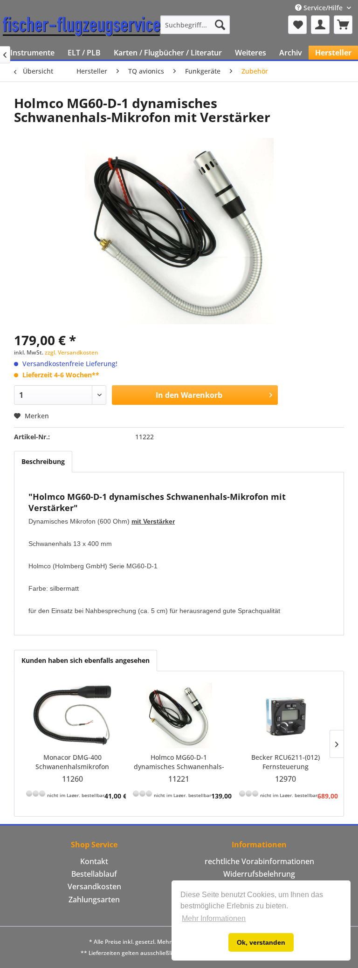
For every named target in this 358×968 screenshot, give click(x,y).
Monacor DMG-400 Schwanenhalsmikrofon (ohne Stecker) (72, 762)
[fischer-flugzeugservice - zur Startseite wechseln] (81, 27)
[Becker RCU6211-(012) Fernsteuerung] (285, 715)
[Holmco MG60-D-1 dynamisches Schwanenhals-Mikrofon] (179, 715)
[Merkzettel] (297, 24)
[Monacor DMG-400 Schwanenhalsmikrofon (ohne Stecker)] (72, 715)
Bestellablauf (94, 874)
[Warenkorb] (343, 24)
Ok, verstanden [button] (261, 942)
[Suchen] (220, 24)
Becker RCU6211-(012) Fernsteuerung (285, 762)
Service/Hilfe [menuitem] (323, 7)
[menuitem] (195, 24)
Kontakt (94, 861)
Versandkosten (94, 886)
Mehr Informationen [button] (214, 918)
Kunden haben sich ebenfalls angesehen (85, 660)
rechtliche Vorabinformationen (259, 861)
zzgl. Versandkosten (71, 352)
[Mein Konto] (320, 24)
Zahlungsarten (94, 899)
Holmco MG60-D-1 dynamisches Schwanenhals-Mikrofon (179, 762)
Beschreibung (43, 461)
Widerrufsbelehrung (259, 874)
